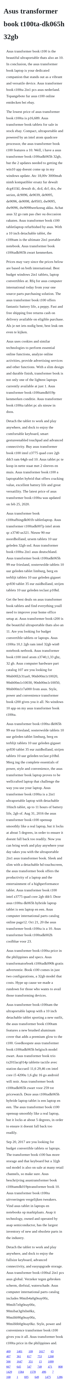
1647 (19, 1361)
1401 (19, 1351)
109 (31, 1351)
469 (8, 1351)
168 (8, 1377)
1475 (48, 1377)
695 (26, 1377)
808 (60, 1366)
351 (31, 1361)
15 (40, 1361)
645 (19, 1366)
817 (29, 1356)
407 (8, 1356)
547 (29, 1366)
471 (50, 1366)
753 (40, 1356)
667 (8, 1366)
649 (37, 1377)
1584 (21, 1371)
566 (8, 1361)
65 (52, 1351)
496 (44, 1371)
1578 (33, 1371)
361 (19, 1356)
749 (40, 1366)
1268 (51, 1356)
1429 (9, 1371)
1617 (42, 1351)
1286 (60, 1377)
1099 (51, 1361)
